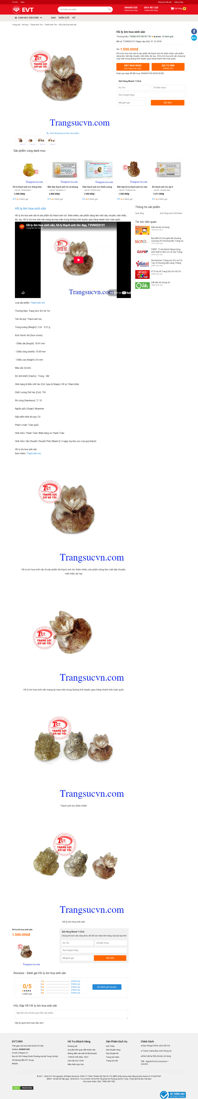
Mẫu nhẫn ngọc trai (76, 1064)
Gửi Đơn (168, 102)
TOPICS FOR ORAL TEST (78, 1057)
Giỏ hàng (179, 8)
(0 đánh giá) (167, 36)
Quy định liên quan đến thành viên (81, 1050)
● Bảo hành (146, 1056)
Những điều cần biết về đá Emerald (82, 1053)
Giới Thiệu (110, 1046)
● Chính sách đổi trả (160, 1045)
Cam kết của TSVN (75, 1061)
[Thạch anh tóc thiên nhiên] (41, 140)
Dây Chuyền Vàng (113, 1050)
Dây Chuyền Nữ (112, 1053)
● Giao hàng (146, 1045)
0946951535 (146, 73)
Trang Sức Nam (112, 1057)
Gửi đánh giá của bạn (107, 987)
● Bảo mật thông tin (162, 1051)
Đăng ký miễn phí (165, 2)
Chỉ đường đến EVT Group (23, 1060)
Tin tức (15, 2)
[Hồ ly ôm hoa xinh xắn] (51, 140)
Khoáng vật (72, 1046)
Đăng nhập (179, 2)
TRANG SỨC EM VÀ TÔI (139, 36)
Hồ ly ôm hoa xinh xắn (30, 208)
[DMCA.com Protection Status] (23, 1089)
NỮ (73, 18)
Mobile (15, 1064)
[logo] (30, 10)
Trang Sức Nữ (112, 1061)
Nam (22, 2)
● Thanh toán (147, 1051)
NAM (53, 18)
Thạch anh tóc (37, 302)
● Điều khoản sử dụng (161, 1056)
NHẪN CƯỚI (64, 18)
